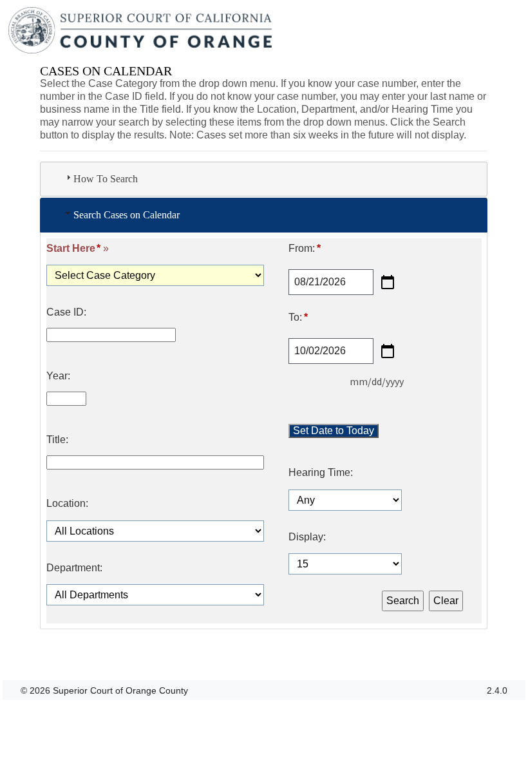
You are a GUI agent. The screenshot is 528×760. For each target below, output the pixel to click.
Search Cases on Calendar (126, 215)
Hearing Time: (320, 473)
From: (304, 248)
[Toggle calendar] (387, 282)
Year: (58, 376)
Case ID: (66, 312)
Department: (74, 568)
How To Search (105, 179)
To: (297, 317)
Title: (57, 440)
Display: (307, 537)
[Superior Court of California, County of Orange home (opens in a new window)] (141, 31)
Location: (67, 504)
